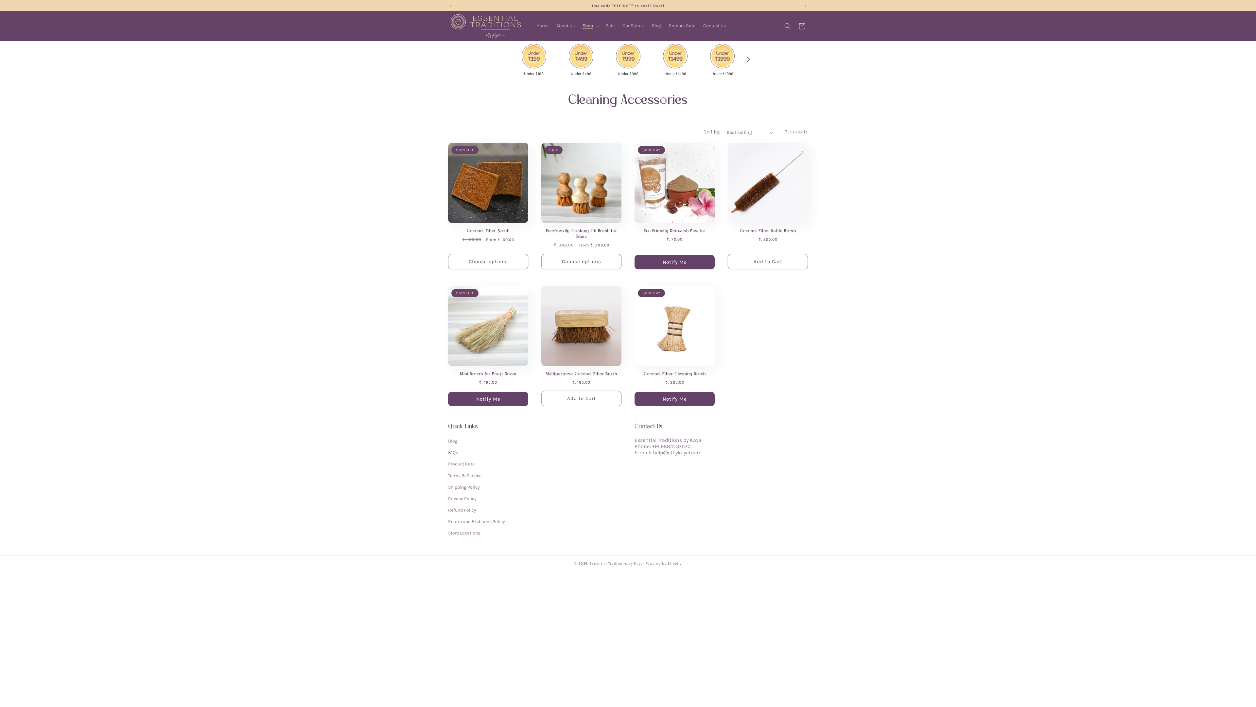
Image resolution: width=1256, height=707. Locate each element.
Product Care (461, 464)
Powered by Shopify (663, 563)
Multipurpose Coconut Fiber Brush (581, 374)
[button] (590, 26)
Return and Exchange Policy (476, 521)
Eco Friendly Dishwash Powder (675, 231)
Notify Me (675, 262)
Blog (453, 441)
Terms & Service (464, 476)
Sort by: (712, 132)
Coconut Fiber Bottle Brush (768, 231)
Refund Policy (462, 510)
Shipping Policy (464, 487)
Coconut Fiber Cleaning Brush (675, 374)
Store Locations (464, 533)
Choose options (488, 261)
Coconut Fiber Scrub (488, 231)
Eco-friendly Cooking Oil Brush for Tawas (581, 234)
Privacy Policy (462, 498)
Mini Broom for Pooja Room (488, 374)
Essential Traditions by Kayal (616, 563)
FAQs (453, 452)
